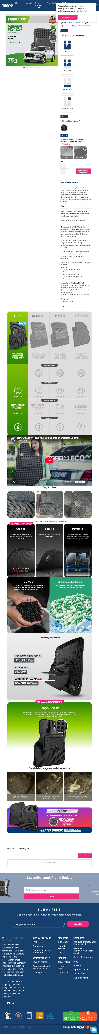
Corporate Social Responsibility (41, 967)
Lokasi (29, 3)
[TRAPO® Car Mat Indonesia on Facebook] (4, 1003)
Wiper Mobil (63, 973)
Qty (61, 161)
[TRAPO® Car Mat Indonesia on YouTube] (9, 1003)
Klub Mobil (62, 942)
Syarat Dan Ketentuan (69, 182)
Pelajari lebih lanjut (67, 17)
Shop (17, 3)
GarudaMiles (52, 3)
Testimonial (79, 974)
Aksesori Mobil (61, 967)
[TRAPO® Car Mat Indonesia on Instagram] (13, 1003)
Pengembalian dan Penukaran (42, 951)
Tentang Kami (39, 973)
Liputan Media (80, 969)
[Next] (55, 41)
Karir (59, 952)
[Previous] (8, 41)
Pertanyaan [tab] (24, 849)
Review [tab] (10, 849)
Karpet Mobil (63, 962)
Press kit (78, 965)
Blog (75, 961)
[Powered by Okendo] (18, 856)
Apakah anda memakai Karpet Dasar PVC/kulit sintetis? (73, 140)
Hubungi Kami (80, 978)
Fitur (62, 206)
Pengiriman (38, 946)
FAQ (62, 306)
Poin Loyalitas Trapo (39, 5)
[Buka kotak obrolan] (93, 1030)
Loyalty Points (39, 962)
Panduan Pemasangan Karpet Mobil (85, 943)
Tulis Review (84, 856)
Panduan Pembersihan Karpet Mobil (83, 950)
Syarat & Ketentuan (83, 957)
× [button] (94, 4)
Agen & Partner (61, 947)
